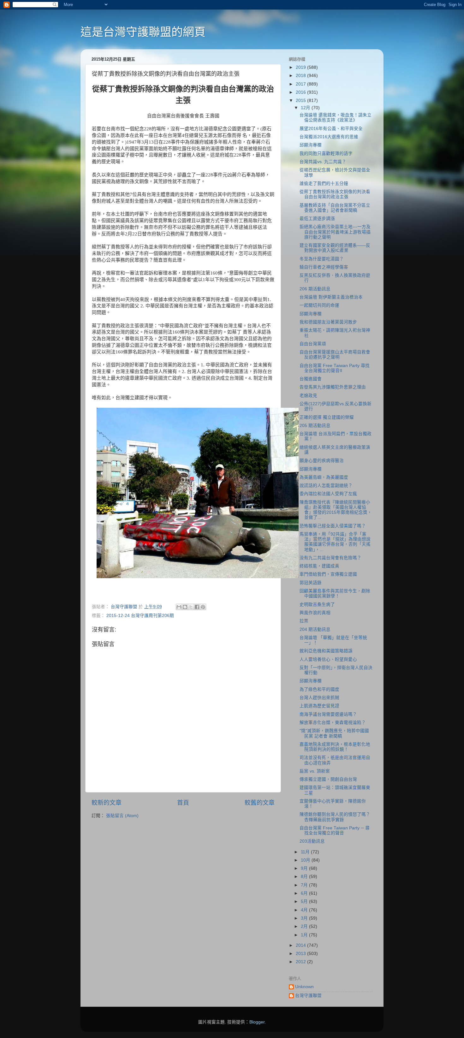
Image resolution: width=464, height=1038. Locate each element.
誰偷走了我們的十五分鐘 (324, 183)
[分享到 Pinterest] (203, 607)
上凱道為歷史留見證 (319, 705)
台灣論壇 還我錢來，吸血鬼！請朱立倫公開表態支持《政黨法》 (336, 117)
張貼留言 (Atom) (122, 815)
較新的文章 (107, 802)
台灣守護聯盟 (308, 995)
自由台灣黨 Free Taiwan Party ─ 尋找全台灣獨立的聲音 (335, 830)
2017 (301, 84)
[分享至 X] (191, 607)
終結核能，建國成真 (319, 566)
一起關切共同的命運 (319, 305)
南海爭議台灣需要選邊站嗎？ (328, 714)
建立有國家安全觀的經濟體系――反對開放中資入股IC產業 (335, 248)
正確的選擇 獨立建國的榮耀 (327, 417)
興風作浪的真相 (315, 612)
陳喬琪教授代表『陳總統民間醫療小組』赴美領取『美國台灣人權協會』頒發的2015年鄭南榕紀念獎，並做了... (336, 510)
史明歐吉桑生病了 (317, 604)
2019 (301, 67)
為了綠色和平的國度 (319, 689)
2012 (301, 961)
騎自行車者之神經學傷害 (324, 267)
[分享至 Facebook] (197, 607)
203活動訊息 (312, 841)
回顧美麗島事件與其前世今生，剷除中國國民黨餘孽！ (335, 593)
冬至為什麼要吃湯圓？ (322, 259)
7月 (305, 885)
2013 (301, 953)
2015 (301, 100)
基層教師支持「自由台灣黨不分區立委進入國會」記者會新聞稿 (335, 208)
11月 (306, 852)
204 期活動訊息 (315, 629)
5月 (305, 901)
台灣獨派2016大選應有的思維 (329, 136)
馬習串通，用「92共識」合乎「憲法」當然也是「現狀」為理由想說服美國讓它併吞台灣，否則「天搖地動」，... (335, 542)
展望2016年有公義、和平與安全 (331, 128)
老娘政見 (308, 395)
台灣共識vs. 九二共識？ (323, 161)
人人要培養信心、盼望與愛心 (328, 659)
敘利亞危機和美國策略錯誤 (326, 651)
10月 (306, 860)
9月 (305, 868)
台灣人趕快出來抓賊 (319, 697)
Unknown (304, 986)
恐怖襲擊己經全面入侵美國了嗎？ (333, 526)
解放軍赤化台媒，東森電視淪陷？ (333, 722)
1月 (305, 935)
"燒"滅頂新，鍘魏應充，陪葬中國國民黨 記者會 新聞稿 (334, 733)
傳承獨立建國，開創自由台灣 (328, 779)
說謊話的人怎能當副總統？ (326, 485)
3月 (305, 918)
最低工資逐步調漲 (317, 218)
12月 (306, 107)
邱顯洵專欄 (311, 145)
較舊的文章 (260, 802)
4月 (305, 910)
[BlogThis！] (185, 607)
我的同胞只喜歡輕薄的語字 (326, 153)
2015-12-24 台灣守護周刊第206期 (140, 615)
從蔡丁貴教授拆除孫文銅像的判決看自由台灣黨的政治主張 (335, 194)
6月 (305, 893)
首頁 (183, 802)
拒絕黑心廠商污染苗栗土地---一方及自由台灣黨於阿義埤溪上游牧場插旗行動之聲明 (335, 231)
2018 (301, 75)
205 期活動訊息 (315, 425)
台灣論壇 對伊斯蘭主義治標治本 (331, 297)
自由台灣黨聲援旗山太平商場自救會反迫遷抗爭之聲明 (335, 354)
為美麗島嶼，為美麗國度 (324, 477)
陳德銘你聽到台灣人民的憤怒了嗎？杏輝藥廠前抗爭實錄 (335, 817)
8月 (305, 876)
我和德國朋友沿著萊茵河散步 (328, 322)
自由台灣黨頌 (313, 343)
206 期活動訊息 (315, 289)
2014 (301, 945)
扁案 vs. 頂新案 (315, 771)
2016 (301, 92)
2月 (305, 926)
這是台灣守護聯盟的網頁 (142, 32)
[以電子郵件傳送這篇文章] (179, 607)
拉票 (304, 621)
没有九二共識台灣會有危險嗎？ (330, 557)
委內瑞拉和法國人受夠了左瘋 (328, 493)
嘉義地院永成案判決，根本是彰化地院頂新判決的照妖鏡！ (335, 747)
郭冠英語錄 (311, 582)
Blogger (257, 1022)
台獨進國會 (311, 379)
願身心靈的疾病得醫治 (322, 460)
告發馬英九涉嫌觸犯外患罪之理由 (333, 387)
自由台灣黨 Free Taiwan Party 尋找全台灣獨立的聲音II (335, 368)
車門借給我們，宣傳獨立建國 (328, 574)
